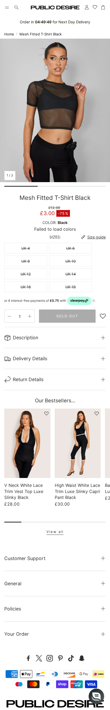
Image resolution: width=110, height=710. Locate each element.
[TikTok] (71, 658)
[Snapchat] (81, 658)
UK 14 (70, 274)
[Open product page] (27, 443)
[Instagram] (49, 658)
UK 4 (25, 248)
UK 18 (70, 287)
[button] (7, 7)
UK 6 (70, 248)
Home (9, 34)
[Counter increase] (29, 316)
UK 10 (70, 261)
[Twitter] (39, 658)
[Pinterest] (60, 658)
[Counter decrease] (9, 316)
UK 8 (25, 261)
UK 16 (26, 287)
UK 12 (26, 274)
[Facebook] (28, 658)
